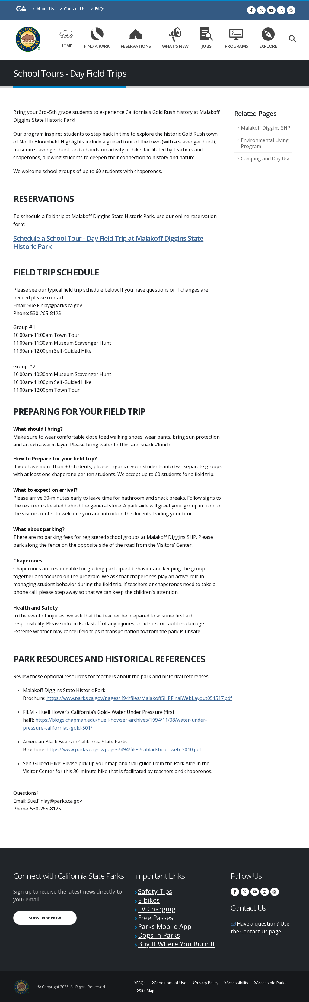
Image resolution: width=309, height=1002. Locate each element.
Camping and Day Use (266, 158)
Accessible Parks (271, 982)
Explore (268, 46)
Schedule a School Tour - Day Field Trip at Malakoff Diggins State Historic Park (108, 242)
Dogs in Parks (159, 935)
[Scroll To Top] (298, 995)
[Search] (292, 39)
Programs (236, 46)
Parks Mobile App (164, 926)
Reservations (137, 44)
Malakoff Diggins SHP (265, 127)
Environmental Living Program (265, 143)
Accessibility (237, 982)
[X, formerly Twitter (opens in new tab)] (261, 10)
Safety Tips (155, 891)
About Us (44, 8)
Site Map (146, 990)
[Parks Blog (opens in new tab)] (291, 10)
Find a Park (97, 46)
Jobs (207, 46)
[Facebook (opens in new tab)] (251, 10)
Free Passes (155, 917)
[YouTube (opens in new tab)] (271, 10)
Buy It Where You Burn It (176, 943)
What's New (175, 46)
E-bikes (149, 900)
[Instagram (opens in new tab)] (281, 10)
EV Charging (157, 908)
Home (66, 46)
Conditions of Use (170, 982)
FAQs (99, 8)
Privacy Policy (206, 982)
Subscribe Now (53, 917)
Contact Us (74, 8)
